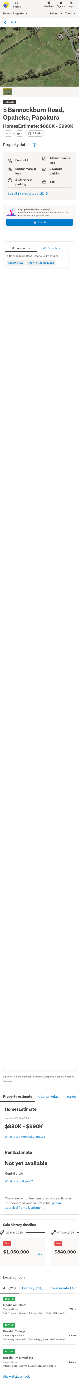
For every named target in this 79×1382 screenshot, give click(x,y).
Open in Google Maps (41, 263)
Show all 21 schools (17, 1376)
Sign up (61, 6)
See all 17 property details (26, 193)
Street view (15, 263)
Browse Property (13, 13)
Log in (71, 6)
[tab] (21, 248)
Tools (68, 13)
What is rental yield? (19, 1181)
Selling (54, 13)
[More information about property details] (34, 144)
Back (13, 22)
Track (42, 222)
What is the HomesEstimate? (25, 1136)
